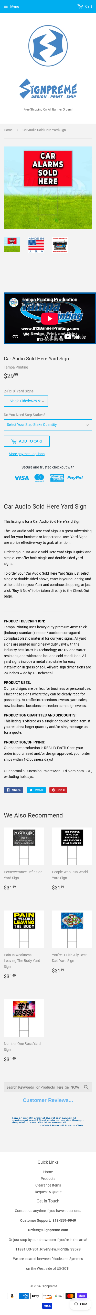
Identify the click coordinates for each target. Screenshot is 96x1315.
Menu (14, 6)
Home (8, 130)
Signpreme (49, 1286)
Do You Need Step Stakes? (24, 415)
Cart (88, 6)
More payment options (27, 454)
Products (48, 1178)
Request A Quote (48, 1192)
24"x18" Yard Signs (19, 391)
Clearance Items (48, 1185)
